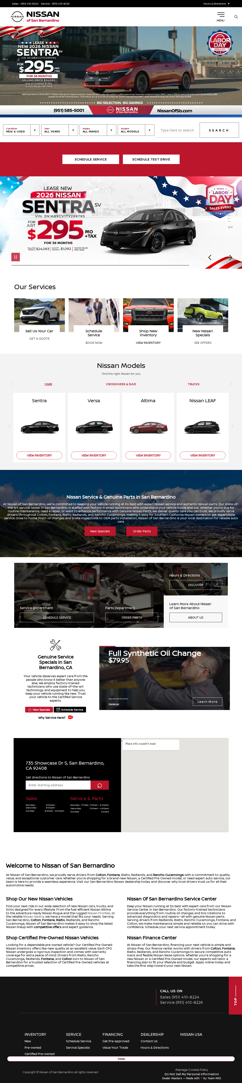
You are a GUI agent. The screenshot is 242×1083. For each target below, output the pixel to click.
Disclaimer (176, 256)
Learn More (208, 702)
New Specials (100, 531)
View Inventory (39, 342)
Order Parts (142, 531)
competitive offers (47, 927)
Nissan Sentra (33, 916)
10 (230, 218)
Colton (101, 875)
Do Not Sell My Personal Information (192, 1074)
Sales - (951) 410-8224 (25, 3)
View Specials (41, 709)
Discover (195, 585)
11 (230, 221)
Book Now (203, 342)
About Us (195, 617)
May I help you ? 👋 (221, 1050)
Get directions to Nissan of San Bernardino (58, 777)
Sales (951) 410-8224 (179, 997)
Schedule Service (57, 617)
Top (235, 1001)
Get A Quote (148, 338)
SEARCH (219, 130)
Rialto (60, 920)
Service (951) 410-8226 (181, 1002)
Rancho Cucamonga (168, 875)
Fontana (113, 875)
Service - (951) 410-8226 (55, 3)
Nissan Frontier (99, 913)
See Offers (94, 342)
